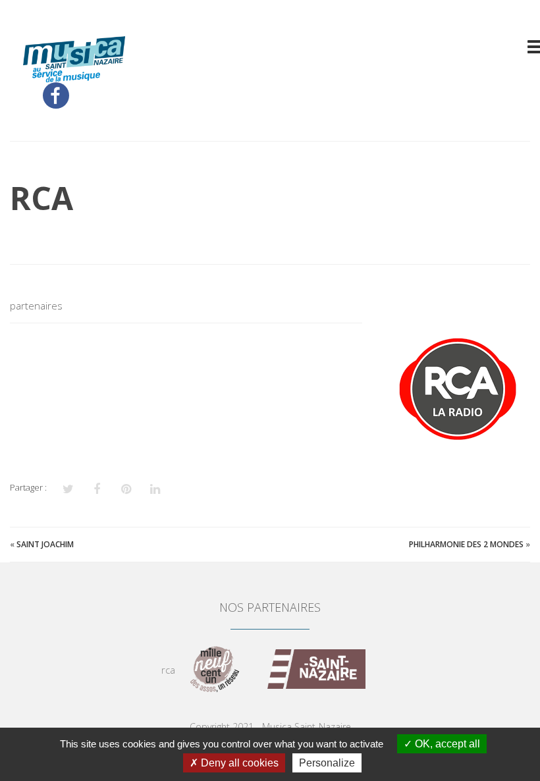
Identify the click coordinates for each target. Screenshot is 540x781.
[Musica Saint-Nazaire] (74, 74)
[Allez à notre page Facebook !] (56, 95)
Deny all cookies (238, 762)
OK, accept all (446, 743)
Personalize (327, 762)
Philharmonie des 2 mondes (466, 544)
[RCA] (456, 387)
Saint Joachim (45, 544)
